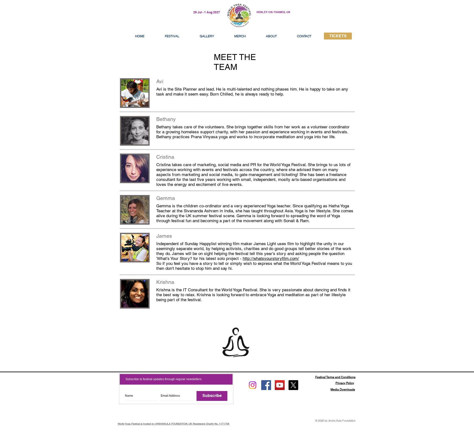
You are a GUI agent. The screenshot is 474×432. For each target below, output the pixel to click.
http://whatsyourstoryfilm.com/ (271, 258)
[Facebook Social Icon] (266, 385)
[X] (293, 385)
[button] (271, 36)
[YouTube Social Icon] (280, 385)
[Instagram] (252, 385)
